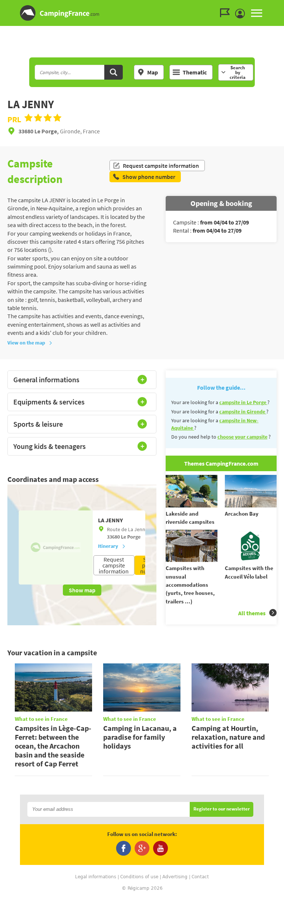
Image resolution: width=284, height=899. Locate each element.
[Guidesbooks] (226, 13)
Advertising (174, 876)
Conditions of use (139, 876)
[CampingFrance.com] (142, 13)
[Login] (241, 13)
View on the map (26, 342)
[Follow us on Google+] (142, 848)
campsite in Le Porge (243, 402)
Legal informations (95, 876)
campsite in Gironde (242, 411)
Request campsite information (161, 165)
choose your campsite (242, 436)
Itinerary (108, 546)
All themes (252, 613)
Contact (200, 876)
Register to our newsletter (221, 809)
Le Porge (131, 536)
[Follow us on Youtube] (160, 848)
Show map (82, 590)
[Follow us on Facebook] (123, 848)
